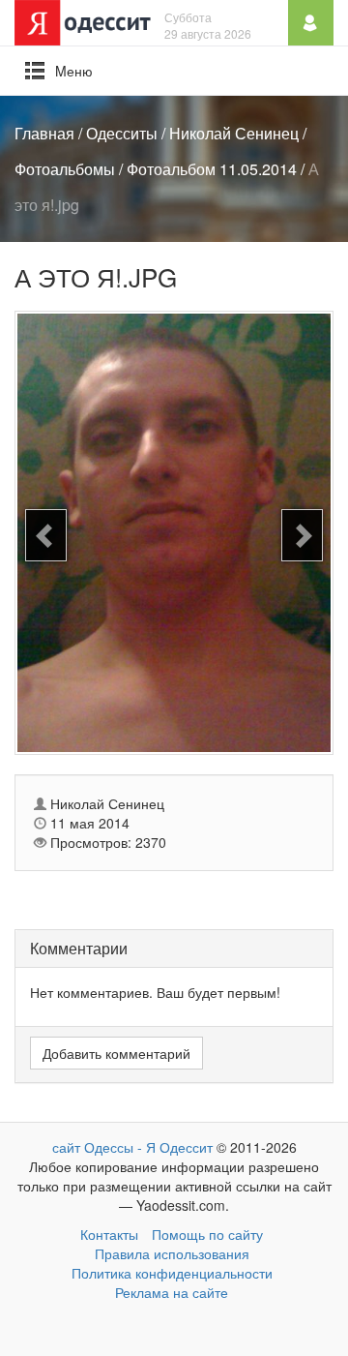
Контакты (109, 1234)
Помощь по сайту (207, 1234)
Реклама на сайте (171, 1292)
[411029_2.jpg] (302, 535)
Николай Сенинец (234, 133)
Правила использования (172, 1253)
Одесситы (122, 133)
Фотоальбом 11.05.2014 (212, 169)
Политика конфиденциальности (172, 1272)
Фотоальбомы (64, 169)
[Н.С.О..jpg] (46, 535)
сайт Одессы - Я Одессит (132, 1147)
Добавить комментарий (116, 1053)
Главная (44, 133)
